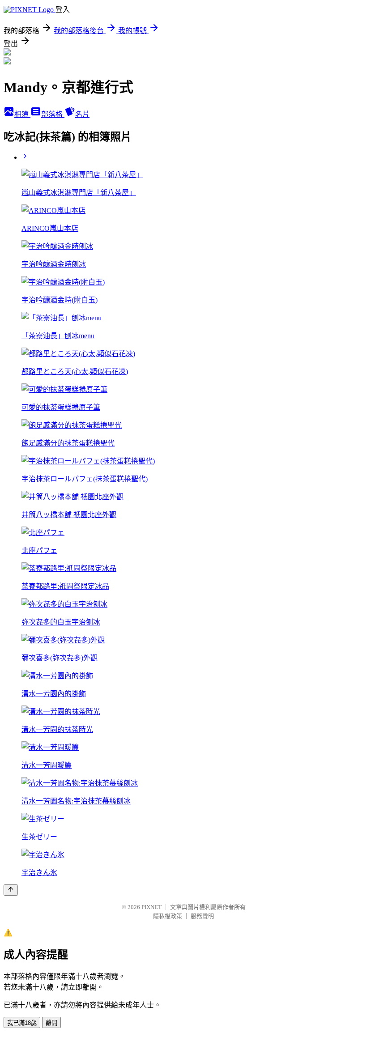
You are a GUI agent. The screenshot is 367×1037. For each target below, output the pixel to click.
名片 (82, 114)
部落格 (52, 114)
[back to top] (11, 890)
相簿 (22, 114)
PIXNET (151, 907)
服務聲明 (202, 916)
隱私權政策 (167, 916)
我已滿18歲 (22, 1023)
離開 (51, 1023)
